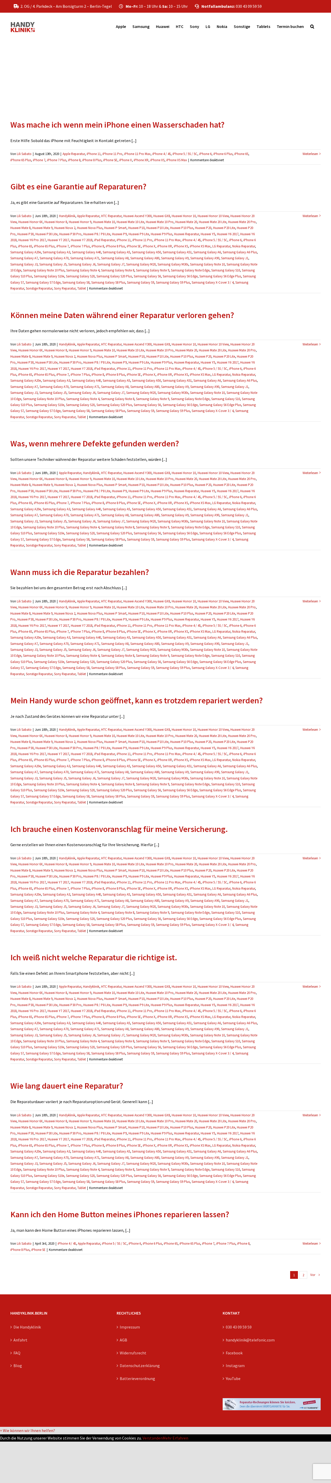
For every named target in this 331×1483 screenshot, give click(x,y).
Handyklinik (67, 216)
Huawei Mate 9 (42, 228)
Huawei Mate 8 (20, 228)
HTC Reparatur (111, 216)
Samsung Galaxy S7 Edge (43, 282)
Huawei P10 (136, 228)
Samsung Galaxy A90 (204, 258)
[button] (312, 26)
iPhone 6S (241, 154)
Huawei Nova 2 (64, 228)
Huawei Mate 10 (104, 222)
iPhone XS (157, 160)
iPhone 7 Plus (56, 160)
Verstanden (152, 1438)
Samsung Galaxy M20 (141, 264)
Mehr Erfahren (175, 1438)
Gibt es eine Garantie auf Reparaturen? (78, 186)
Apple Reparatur (74, 154)
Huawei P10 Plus (181, 228)
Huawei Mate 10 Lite (130, 222)
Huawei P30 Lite (46, 234)
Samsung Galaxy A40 (86, 252)
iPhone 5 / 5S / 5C (184, 154)
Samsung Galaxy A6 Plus (240, 252)
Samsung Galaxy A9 (175, 258)
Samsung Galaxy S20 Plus (114, 276)
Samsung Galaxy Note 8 (117, 270)
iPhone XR (141, 160)
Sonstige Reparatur (39, 288)
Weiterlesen (310, 154)
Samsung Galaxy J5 (52, 264)
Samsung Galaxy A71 (84, 258)
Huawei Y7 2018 (81, 240)
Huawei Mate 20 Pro (242, 222)
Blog (17, 1365)
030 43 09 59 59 (239, 1327)
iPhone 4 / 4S (161, 154)
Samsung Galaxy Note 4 (82, 270)
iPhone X (125, 160)
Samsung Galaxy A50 (146, 252)
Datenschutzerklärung (140, 1365)
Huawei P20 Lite (224, 228)
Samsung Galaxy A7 (24, 258)
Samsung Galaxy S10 (225, 270)
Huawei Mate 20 (186, 222)
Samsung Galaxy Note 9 (152, 270)
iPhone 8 (74, 160)
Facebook (234, 1352)
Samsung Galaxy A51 (177, 252)
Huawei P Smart (115, 228)
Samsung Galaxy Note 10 (207, 264)
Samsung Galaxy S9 (140, 282)
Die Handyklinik (27, 1327)
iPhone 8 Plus (91, 160)
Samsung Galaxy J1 (234, 258)
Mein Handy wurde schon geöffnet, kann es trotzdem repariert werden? (136, 700)
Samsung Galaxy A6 (207, 252)
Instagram (235, 1365)
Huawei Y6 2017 (227, 234)
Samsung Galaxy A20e (25, 252)
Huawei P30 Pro (70, 234)
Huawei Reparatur (186, 234)
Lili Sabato (24, 154)
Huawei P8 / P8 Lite (96, 234)
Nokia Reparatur (243, 246)
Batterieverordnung (137, 1378)
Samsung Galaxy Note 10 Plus (43, 270)
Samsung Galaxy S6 (147, 276)
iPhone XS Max (176, 160)
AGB (123, 1339)
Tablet (81, 288)
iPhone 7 (39, 160)
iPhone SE (110, 160)
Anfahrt (20, 1339)
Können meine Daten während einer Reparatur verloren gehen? (122, 315)
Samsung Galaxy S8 (75, 282)
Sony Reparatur (65, 288)
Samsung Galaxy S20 (80, 276)
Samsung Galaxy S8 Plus (108, 282)
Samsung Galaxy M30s (172, 264)
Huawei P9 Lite (139, 234)
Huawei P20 (203, 228)
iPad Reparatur (104, 240)
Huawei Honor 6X (30, 222)
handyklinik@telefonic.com (250, 1339)
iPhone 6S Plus (20, 160)
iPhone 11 (94, 154)
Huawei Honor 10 (184, 216)
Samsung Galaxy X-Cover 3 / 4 (213, 282)
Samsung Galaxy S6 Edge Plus (220, 276)
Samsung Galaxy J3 (23, 264)
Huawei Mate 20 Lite (212, 222)
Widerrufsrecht (133, 1352)
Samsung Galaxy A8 (115, 258)
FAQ (16, 1352)
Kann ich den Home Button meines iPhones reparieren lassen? (119, 1214)
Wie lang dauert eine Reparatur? (66, 1086)
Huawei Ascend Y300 (137, 216)
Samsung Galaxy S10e (49, 276)
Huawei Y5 (208, 234)
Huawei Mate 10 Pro (160, 222)
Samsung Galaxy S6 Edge (180, 276)
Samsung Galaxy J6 (81, 264)
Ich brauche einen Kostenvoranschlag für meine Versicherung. (119, 829)
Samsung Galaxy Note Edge (190, 270)
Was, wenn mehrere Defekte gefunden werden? (94, 443)
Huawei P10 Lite (157, 228)
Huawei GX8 (161, 216)
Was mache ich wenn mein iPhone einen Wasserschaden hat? (117, 125)
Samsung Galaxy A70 (54, 258)
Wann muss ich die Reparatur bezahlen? (79, 572)
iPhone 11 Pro (112, 154)
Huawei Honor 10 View (213, 216)
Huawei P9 (119, 234)
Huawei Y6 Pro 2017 (32, 240)
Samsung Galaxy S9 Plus (173, 282)
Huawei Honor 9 (80, 222)
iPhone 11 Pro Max (137, 154)
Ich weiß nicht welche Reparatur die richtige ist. (93, 957)
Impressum (130, 1327)
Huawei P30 (25, 234)
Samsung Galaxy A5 (116, 252)
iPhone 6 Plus (222, 154)
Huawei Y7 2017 (58, 240)
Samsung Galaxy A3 (56, 252)
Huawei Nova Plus (89, 228)
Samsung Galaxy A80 (144, 258)
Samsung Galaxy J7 (110, 264)
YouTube (233, 1378)
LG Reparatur (221, 246)
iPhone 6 (205, 154)
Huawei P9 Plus (161, 234)
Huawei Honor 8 (55, 222)
